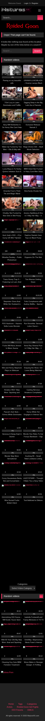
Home (11, 704)
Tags (20, 704)
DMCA (31, 710)
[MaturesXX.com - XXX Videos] (18, 10)
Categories (22, 584)
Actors (9, 707)
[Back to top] (37, 713)
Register (35, 3)
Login (26, 3)
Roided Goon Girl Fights (27, 707)
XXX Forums (17, 710)
